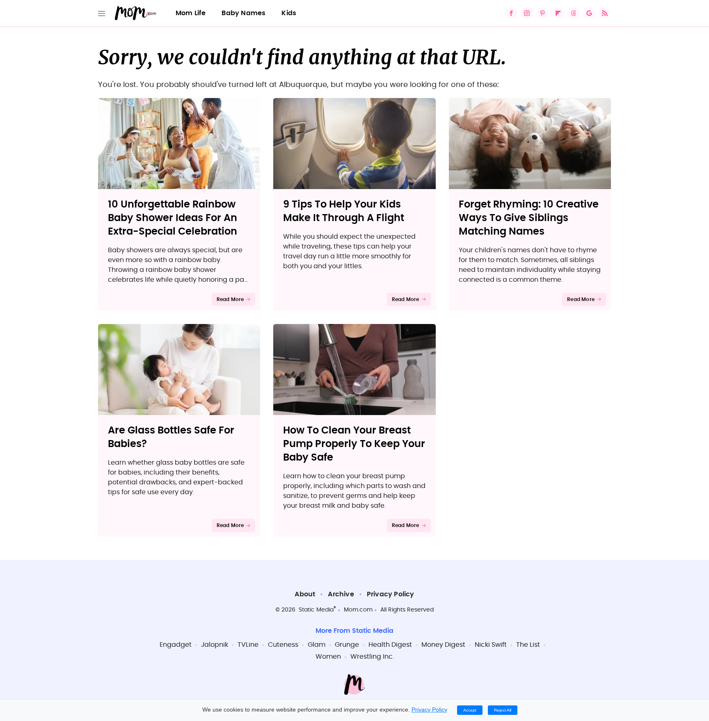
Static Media (316, 610)
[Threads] (573, 13)
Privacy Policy (390, 594)
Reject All (502, 710)
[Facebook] (511, 13)
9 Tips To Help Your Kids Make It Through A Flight (343, 211)
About (305, 594)
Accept (469, 710)
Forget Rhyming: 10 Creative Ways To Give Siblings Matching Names (529, 218)
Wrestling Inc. (372, 656)
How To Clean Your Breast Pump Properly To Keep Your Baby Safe (354, 444)
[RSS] (605, 13)
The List (528, 644)
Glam (316, 644)
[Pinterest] (542, 13)
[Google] (589, 13)
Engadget (176, 644)
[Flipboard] (558, 13)
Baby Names (243, 13)
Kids (288, 13)
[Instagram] (527, 13)
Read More (230, 299)
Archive (341, 594)
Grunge (347, 644)
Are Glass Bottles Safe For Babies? (171, 437)
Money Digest (443, 644)
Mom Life (191, 13)
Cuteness (283, 644)
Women (328, 656)
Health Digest (390, 644)
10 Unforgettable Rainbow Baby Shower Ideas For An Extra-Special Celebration (172, 218)
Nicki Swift (491, 644)
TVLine (248, 644)
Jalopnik (214, 644)
